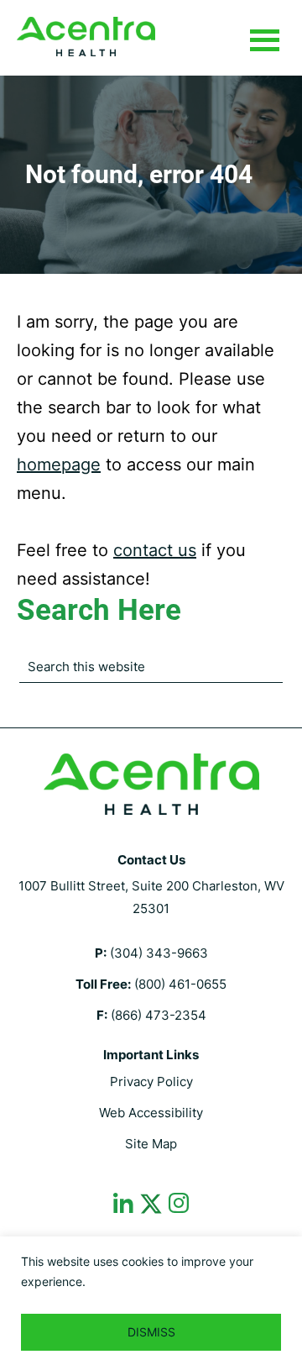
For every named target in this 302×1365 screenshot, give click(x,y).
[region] (151, 1300)
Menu (264, 41)
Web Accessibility (151, 1113)
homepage (59, 464)
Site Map (151, 1144)
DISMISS (151, 1332)
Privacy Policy (151, 1081)
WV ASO (86, 36)
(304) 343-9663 (159, 953)
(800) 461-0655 (180, 984)
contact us (154, 550)
